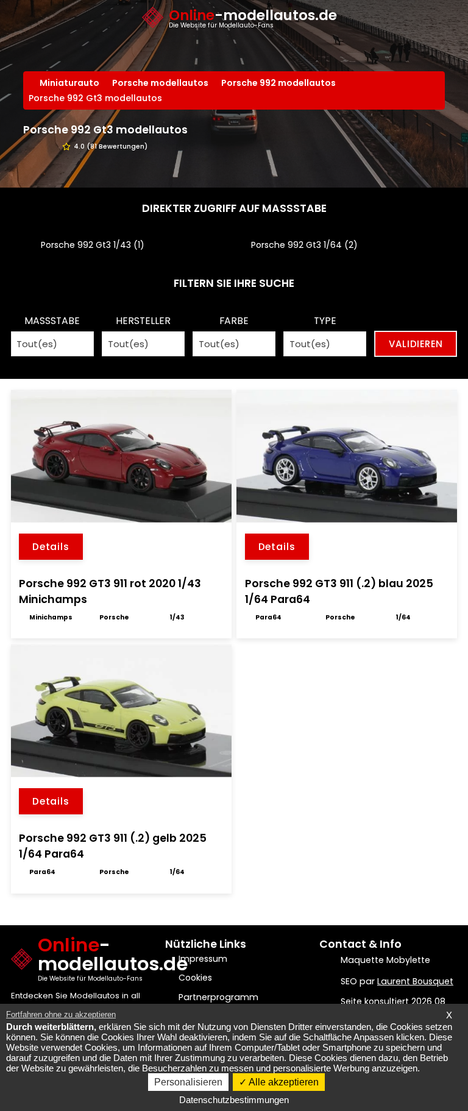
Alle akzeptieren (283, 1082)
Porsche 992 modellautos (278, 83)
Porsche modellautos (160, 83)
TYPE (325, 321)
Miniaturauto (69, 83)
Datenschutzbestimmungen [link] (234, 1100)
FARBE (234, 321)
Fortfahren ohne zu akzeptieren (61, 1014)
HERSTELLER (143, 321)
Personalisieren (188, 1082)
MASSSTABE (52, 321)
